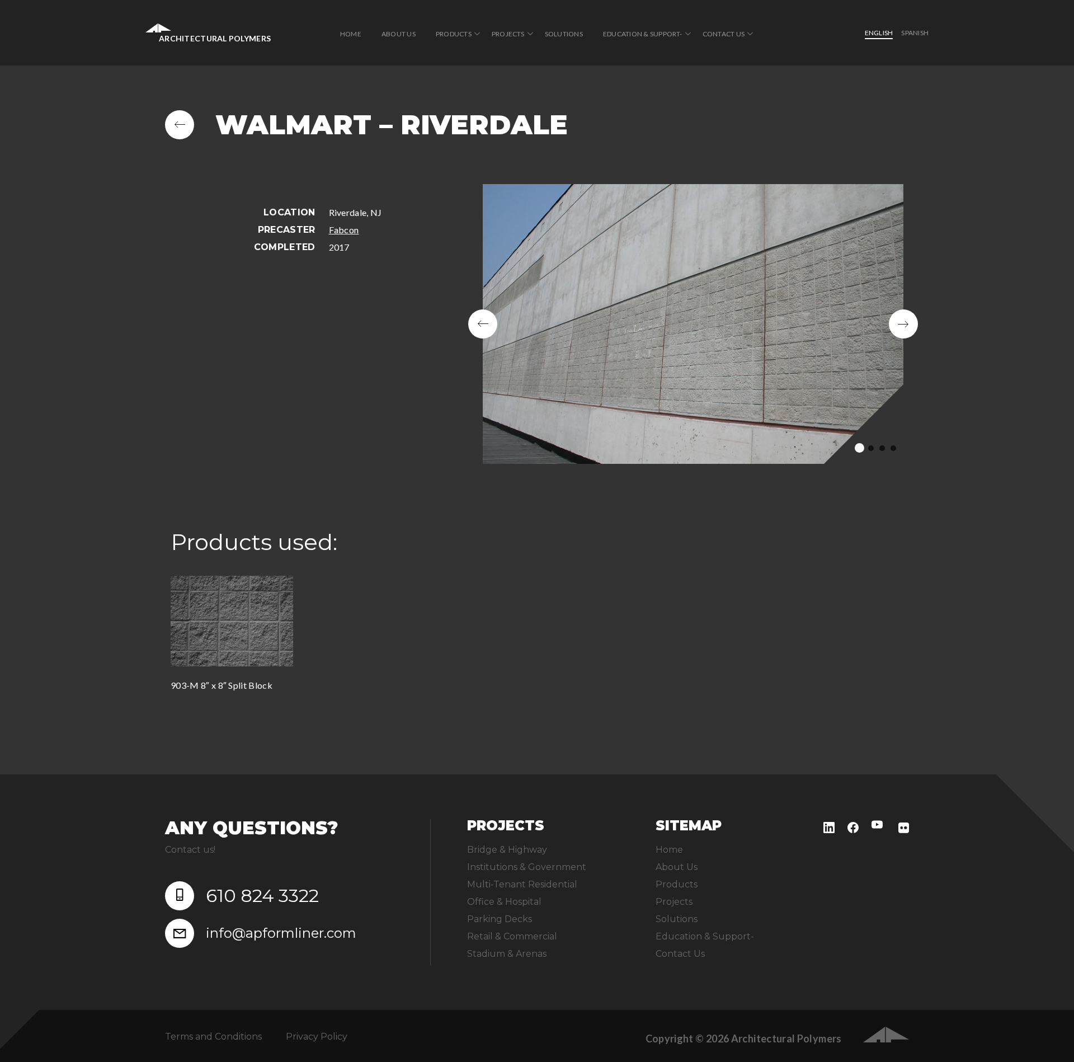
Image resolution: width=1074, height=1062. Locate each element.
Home (350, 34)
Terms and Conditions (213, 1036)
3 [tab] (882, 448)
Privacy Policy (316, 1036)
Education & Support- (642, 34)
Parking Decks (499, 919)
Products (454, 34)
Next (903, 324)
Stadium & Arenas (507, 953)
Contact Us (724, 34)
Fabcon (344, 229)
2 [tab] (871, 448)
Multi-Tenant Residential (522, 884)
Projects (508, 34)
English (879, 33)
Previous (482, 324)
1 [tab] (859, 448)
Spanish (915, 33)
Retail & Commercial (512, 936)
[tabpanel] (693, 324)
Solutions (564, 34)
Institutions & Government (526, 867)
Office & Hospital (504, 901)
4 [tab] (893, 448)
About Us (398, 34)
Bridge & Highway (507, 849)
